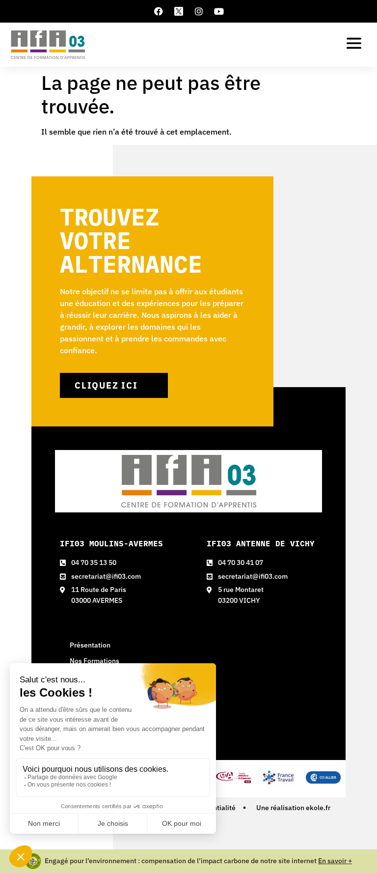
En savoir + (335, 860)
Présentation (90, 644)
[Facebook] (158, 11)
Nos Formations (94, 660)
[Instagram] (199, 11)
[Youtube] (219, 11)
